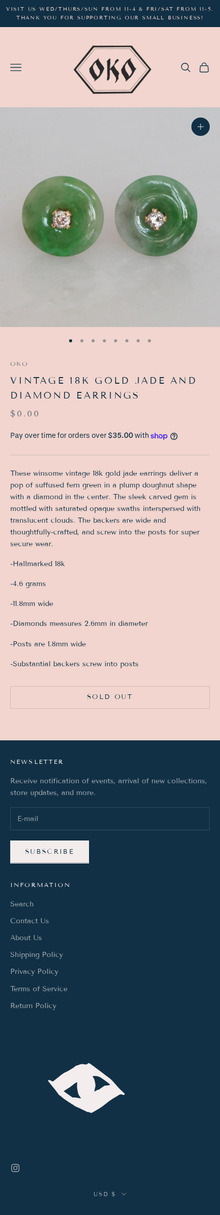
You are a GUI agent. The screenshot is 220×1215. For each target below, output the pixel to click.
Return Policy (33, 1005)
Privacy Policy (34, 971)
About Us (26, 937)
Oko (19, 363)
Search (22, 904)
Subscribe (49, 852)
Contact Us (29, 921)
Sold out (110, 697)
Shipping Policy (36, 954)
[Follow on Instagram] (15, 1168)
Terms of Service (39, 989)
